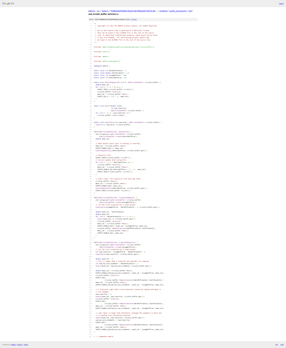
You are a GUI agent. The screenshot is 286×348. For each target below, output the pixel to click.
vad (190, 11)
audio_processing (178, 11)
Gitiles (13, 345)
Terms (25, 345)
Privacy (19, 345)
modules (163, 11)
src (98, 11)
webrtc (91, 11)
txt (276, 345)
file (134, 19)
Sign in (281, 3)
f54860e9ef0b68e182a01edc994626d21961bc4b (132, 11)
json (282, 345)
